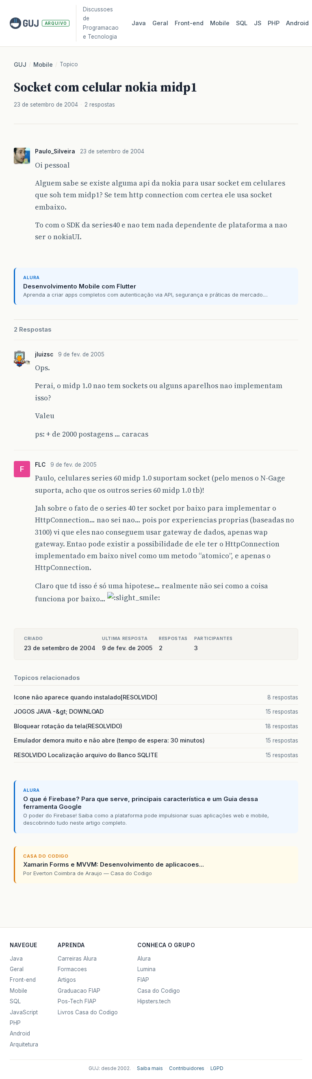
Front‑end (189, 23)
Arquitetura (24, 1044)
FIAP (143, 979)
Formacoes (72, 969)
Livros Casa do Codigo (88, 1012)
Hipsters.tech (154, 1001)
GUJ (20, 64)
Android (297, 23)
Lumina (146, 969)
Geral (160, 23)
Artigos (67, 979)
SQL (241, 23)
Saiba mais (150, 1068)
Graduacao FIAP (79, 990)
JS (257, 23)
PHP (274, 23)
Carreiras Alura (77, 958)
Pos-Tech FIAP (77, 1001)
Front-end (23, 979)
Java (139, 23)
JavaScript (24, 1012)
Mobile (220, 23)
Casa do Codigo (158, 990)
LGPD (216, 1068)
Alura (144, 958)
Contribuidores (186, 1068)
